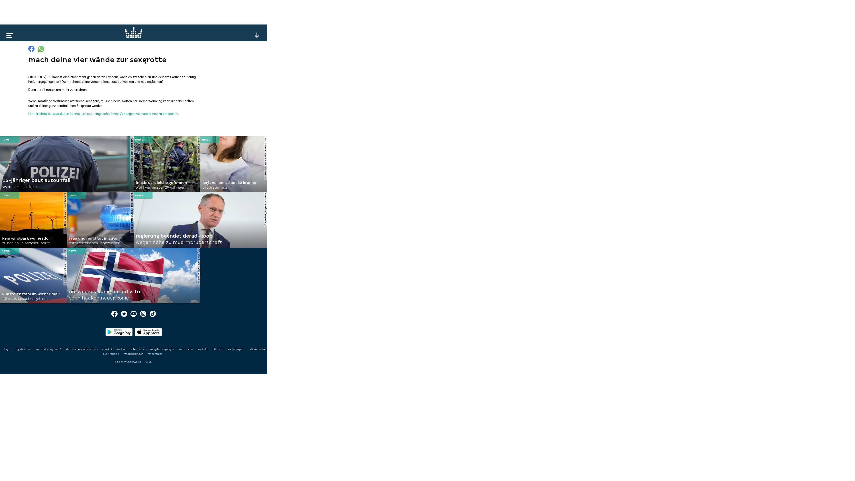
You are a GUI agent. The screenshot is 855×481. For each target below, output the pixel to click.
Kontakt (203, 349)
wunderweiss (132, 361)
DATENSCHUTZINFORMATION (82, 349)
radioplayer (236, 349)
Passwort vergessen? (48, 349)
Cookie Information (114, 349)
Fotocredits (155, 353)
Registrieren (22, 349)
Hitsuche (218, 349)
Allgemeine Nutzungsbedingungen (153, 349)
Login (7, 349)
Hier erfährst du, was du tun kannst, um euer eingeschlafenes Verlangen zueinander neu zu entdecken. (103, 114)
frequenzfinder (134, 353)
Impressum (186, 349)
